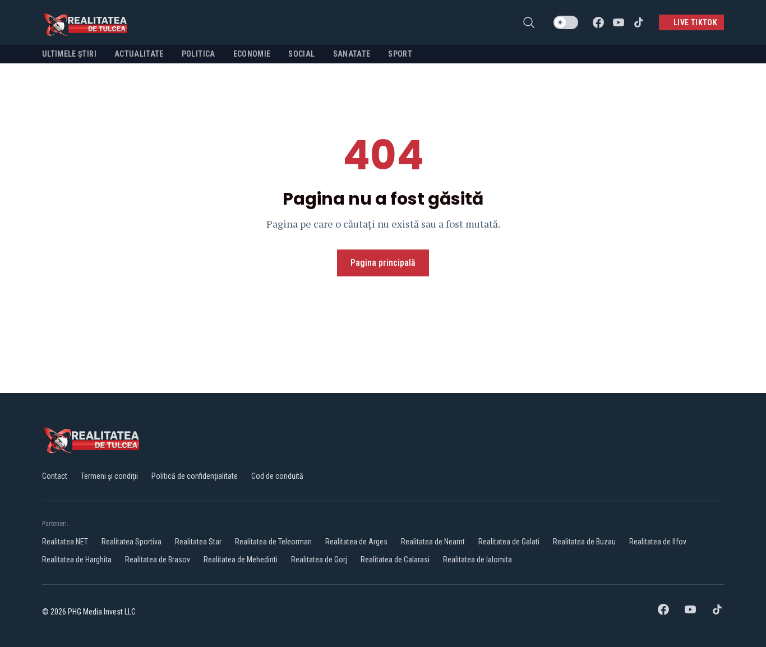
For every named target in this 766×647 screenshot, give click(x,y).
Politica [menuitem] (198, 53)
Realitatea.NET (65, 541)
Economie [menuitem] (252, 53)
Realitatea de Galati (508, 541)
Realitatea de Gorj (319, 559)
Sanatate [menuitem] (352, 53)
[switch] (565, 22)
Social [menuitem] (301, 53)
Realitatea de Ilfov (657, 541)
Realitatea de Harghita (77, 559)
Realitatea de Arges (356, 541)
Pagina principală (383, 262)
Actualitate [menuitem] (139, 53)
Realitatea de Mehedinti (241, 559)
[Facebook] (598, 22)
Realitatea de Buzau (584, 541)
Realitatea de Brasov (157, 559)
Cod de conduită (277, 476)
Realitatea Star (198, 541)
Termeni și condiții (109, 476)
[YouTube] (618, 22)
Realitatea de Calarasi (395, 559)
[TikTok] (638, 22)
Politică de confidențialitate (194, 476)
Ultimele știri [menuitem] (69, 53)
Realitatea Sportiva (131, 541)
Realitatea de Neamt (433, 541)
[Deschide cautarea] (529, 22)
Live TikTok (695, 22)
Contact (54, 476)
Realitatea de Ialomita (477, 559)
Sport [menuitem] (400, 53)
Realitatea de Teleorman (273, 541)
